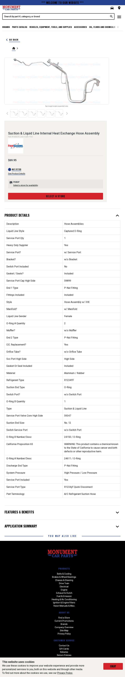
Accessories (80, 27)
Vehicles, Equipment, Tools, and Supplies (50, 27)
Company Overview (64, 627)
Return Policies (64, 655)
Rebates (64, 652)
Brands (6, 27)
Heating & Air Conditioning (64, 599)
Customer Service (64, 640)
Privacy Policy (64, 633)
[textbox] (56, 16)
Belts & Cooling (64, 574)
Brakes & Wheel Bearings (64, 577)
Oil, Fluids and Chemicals (102, 27)
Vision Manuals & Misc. (64, 606)
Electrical (64, 586)
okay (113, 666)
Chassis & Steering (64, 580)
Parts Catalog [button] (19, 27)
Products (64, 568)
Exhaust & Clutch (64, 593)
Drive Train (64, 583)
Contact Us (64, 645)
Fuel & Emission (64, 596)
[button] (112, 8)
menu (119, 16)
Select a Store (55, 196)
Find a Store (64, 617)
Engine (64, 590)
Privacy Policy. (65, 673)
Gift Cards (64, 649)
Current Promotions (64, 621)
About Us (64, 612)
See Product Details (16, 173)
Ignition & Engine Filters (64, 602)
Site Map (64, 630)
